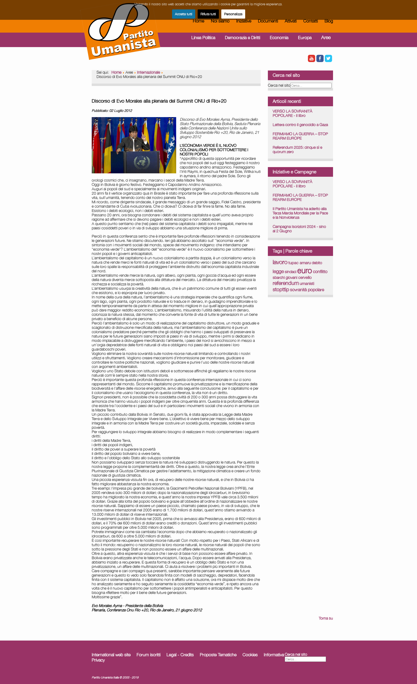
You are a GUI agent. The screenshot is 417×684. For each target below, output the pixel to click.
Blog (329, 20)
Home (198, 20)
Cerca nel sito (279, 85)
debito (317, 263)
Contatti (310, 20)
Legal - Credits (180, 654)
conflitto (320, 271)
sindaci (290, 271)
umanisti (307, 283)
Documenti (268, 20)
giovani (291, 277)
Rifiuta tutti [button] (208, 14)
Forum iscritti (148, 654)
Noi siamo (220, 20)
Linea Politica (203, 37)
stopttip (281, 289)
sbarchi (279, 277)
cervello (305, 277)
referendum (286, 283)
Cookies (250, 654)
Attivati (291, 20)
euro (304, 270)
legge (278, 271)
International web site (111, 654)
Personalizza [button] (233, 14)
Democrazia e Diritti (242, 37)
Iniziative (243, 20)
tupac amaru (299, 262)
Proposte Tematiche (218, 654)
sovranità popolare (307, 289)
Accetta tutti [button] (183, 14)
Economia (279, 37)
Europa (305, 37)
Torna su (326, 618)
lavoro (280, 262)
